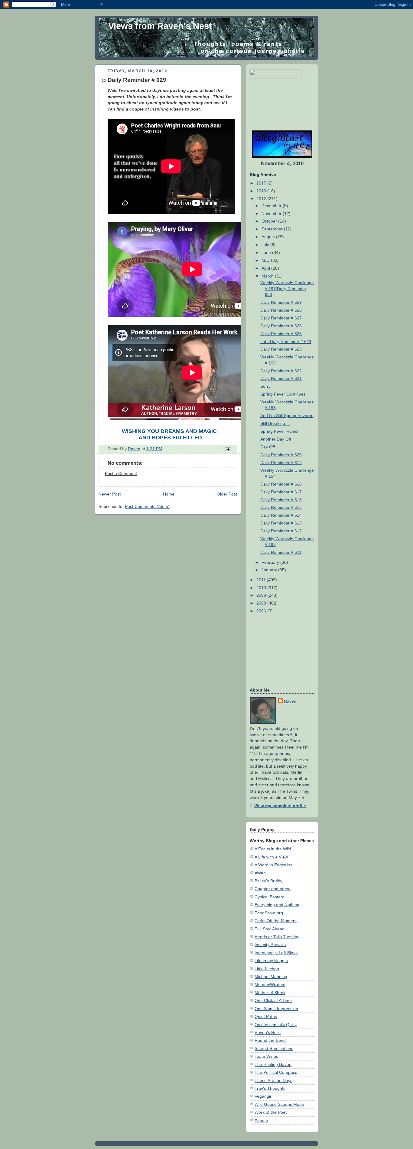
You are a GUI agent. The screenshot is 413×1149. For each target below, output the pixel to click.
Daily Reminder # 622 (281, 370)
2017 (261, 183)
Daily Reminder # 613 (281, 523)
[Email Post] (227, 448)
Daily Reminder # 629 (281, 302)
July (266, 244)
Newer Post (110, 494)
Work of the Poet (271, 1112)
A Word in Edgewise (274, 864)
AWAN (260, 873)
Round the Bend (270, 1040)
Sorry (265, 386)
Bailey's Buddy (268, 880)
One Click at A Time (273, 1000)
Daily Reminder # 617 (281, 491)
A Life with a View (271, 857)
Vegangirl (263, 1096)
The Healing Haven (273, 1064)
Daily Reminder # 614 (281, 515)
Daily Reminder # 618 (281, 484)
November (272, 213)
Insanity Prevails (270, 944)
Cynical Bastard (270, 896)
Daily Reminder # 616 (281, 499)
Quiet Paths (266, 1016)
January (270, 569)
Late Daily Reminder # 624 (285, 341)
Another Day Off (275, 439)
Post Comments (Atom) (147, 506)
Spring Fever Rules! (279, 431)
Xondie (261, 1120)
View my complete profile (280, 805)
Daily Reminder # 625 (281, 333)
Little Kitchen (267, 968)
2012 (261, 198)
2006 (261, 610)
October (270, 221)
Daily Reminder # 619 (281, 462)
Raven (290, 701)
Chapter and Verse (273, 888)
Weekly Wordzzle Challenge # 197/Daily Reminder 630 (287, 288)
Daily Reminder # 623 (281, 349)
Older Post (227, 494)
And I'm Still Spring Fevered (287, 415)
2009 (261, 595)
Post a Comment (121, 473)
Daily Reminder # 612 (281, 530)
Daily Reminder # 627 (281, 318)
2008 (261, 603)
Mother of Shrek (270, 992)
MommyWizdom (270, 984)
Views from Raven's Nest (160, 26)
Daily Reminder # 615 (281, 507)
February (271, 562)
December (272, 205)
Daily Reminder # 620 (281, 454)
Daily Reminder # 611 (280, 552)
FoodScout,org (269, 912)
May (266, 260)
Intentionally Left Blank (276, 952)
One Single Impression (276, 1008)
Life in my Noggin (271, 960)
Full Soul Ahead (270, 928)
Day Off (267, 447)
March (268, 276)
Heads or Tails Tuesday (277, 936)
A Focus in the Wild (273, 848)
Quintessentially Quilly (276, 1024)
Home (168, 494)
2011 (261, 579)
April (266, 268)
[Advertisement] (269, 105)
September (273, 228)
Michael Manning (271, 976)
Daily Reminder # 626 (281, 325)
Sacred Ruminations (274, 1048)
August (269, 236)
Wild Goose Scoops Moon (279, 1104)
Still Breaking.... (275, 423)
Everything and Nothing (277, 904)
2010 (261, 587)
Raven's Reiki (268, 1032)
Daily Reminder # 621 (281, 378)
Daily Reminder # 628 (281, 310)
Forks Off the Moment (276, 920)
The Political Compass (276, 1072)
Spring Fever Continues (283, 394)
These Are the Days (273, 1080)
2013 (261, 190)
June (267, 252)
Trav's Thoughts (270, 1088)
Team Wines (266, 1056)
